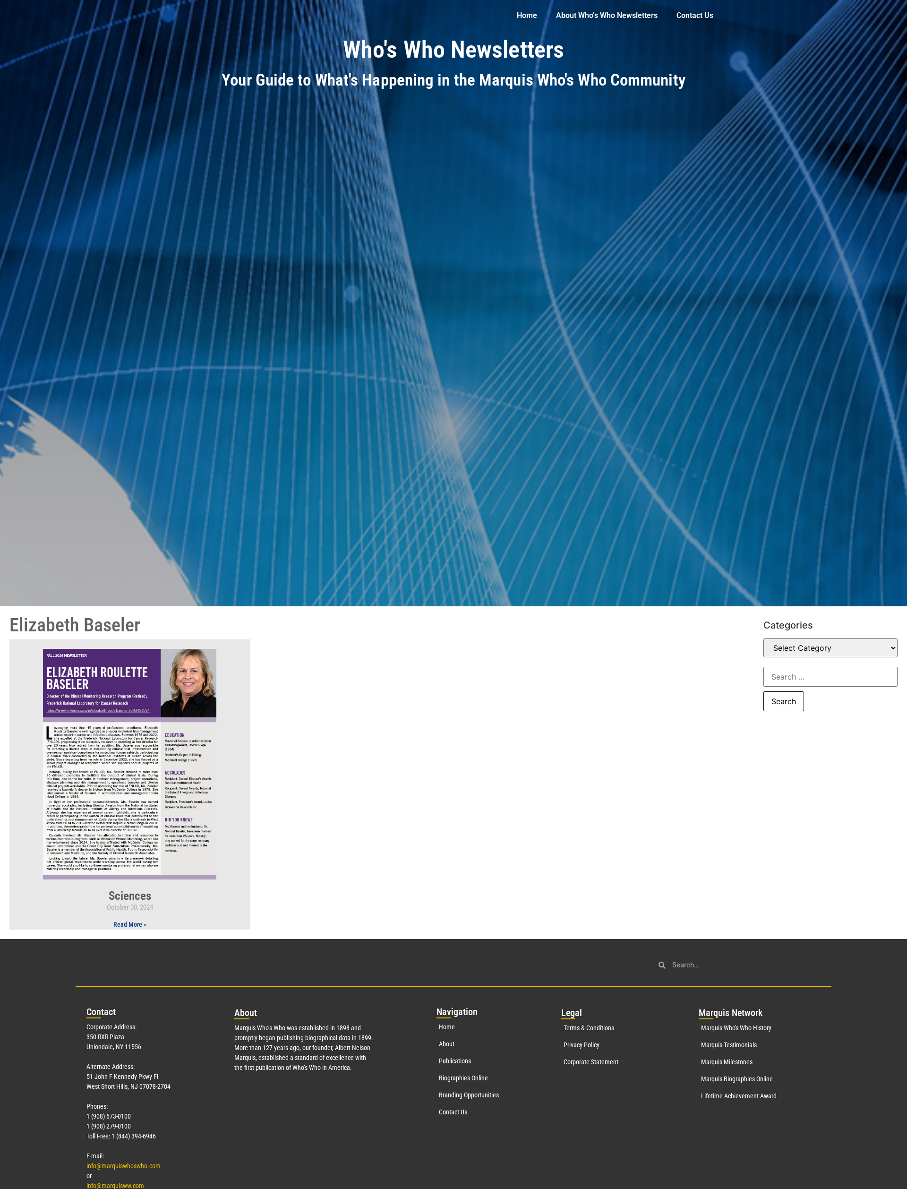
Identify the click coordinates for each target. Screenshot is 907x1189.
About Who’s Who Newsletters (607, 15)
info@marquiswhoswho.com (123, 1166)
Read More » (129, 924)
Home (527, 15)
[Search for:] (830, 677)
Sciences (130, 896)
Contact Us (694, 15)
